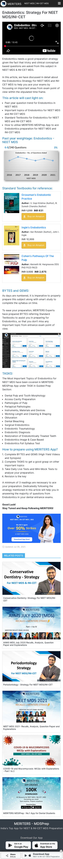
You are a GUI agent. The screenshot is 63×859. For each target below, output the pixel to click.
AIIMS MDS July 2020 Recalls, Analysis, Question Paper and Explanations (28, 643)
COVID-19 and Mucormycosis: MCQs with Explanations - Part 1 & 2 (31, 770)
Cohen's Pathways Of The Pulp (38, 258)
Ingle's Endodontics (34, 227)
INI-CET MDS (42, 3)
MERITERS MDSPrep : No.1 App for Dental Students (29, 813)
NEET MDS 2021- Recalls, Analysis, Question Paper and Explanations (31, 727)
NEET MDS (29, 3)
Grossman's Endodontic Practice (36, 196)
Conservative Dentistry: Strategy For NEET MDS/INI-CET (29, 599)
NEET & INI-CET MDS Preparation (46, 856)
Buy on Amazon (35, 216)
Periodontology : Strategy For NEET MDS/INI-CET (28, 684)
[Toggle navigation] (59, 4)
